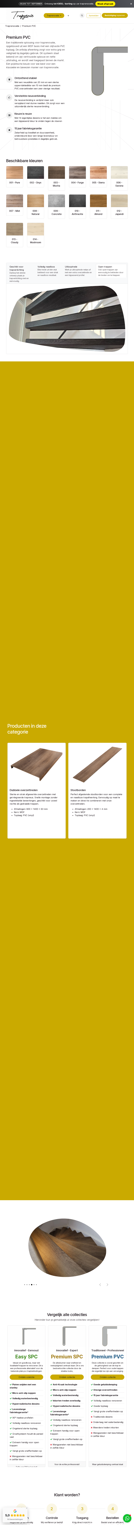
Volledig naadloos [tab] (48, 270)
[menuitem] (54, 15)
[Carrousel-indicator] (24, 1284)
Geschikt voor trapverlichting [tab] (19, 273)
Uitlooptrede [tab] (78, 270)
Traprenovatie (12, 26)
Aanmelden (94, 15)
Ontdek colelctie (26, 1377)
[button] (82, 15)
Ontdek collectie (67, 1377)
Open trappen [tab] (110, 270)
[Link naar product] (14, 172)
